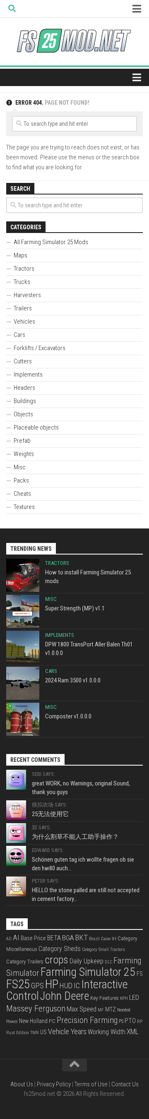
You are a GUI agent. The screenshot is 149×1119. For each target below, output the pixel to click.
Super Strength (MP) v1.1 (75, 608)
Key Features (104, 997)
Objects (23, 414)
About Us (21, 1084)
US (43, 1032)
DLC (108, 962)
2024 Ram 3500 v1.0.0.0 (73, 680)
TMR (34, 1032)
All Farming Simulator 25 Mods (51, 242)
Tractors (24, 268)
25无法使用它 (50, 814)
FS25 (18, 984)
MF (101, 1010)
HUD (66, 985)
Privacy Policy (54, 1084)
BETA (54, 938)
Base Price (33, 938)
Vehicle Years (67, 1031)
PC (52, 1021)
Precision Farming (87, 1020)
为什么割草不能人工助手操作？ (75, 836)
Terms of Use (91, 1084)
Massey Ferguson (35, 1008)
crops (56, 959)
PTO (130, 1021)
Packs (21, 480)
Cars (19, 335)
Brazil (94, 938)
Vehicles (24, 321)
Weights (24, 454)
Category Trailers (24, 961)
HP (51, 984)
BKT (81, 937)
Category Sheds (59, 949)
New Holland (33, 1021)
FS (140, 973)
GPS (37, 985)
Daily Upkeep (86, 961)
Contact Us (125, 1084)
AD (9, 938)
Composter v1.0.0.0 (68, 716)
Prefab (22, 440)
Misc (20, 467)
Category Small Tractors (103, 949)
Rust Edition (17, 1032)
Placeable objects (36, 427)
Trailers (23, 308)
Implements (28, 374)
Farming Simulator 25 (88, 972)
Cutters (23, 361)
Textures (24, 507)
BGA (68, 938)
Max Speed (81, 1009)
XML (133, 1032)
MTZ (110, 1009)
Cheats (22, 493)
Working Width (106, 1032)
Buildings (25, 401)
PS (121, 1021)
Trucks (22, 282)
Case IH (108, 938)
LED (134, 997)
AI (16, 938)
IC (77, 985)
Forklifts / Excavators (39, 348)
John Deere (64, 996)
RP (139, 1021)
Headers (24, 387)
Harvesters (27, 295)
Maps (20, 255)
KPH (124, 998)
